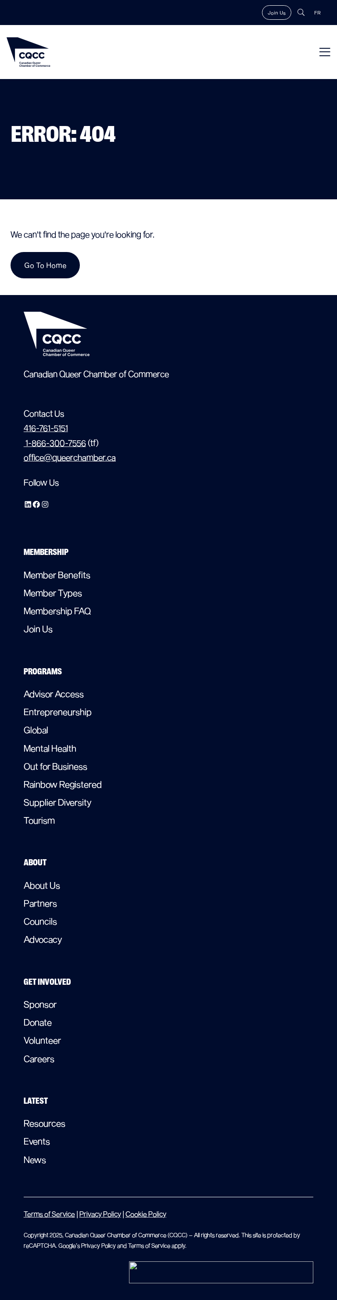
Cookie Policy (145, 1214)
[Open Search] (301, 12)
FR (317, 12)
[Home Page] (28, 52)
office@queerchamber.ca (70, 457)
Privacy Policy (100, 1214)
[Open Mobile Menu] (324, 52)
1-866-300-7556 (55, 443)
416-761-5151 (46, 428)
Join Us (277, 12)
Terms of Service (49, 1214)
